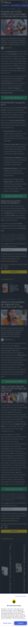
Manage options (7, 623)
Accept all (20, 623)
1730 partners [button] (10, 609)
